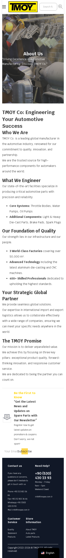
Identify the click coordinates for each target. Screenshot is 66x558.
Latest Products (32, 537)
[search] (60, 6)
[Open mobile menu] (4, 6)
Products (11, 537)
